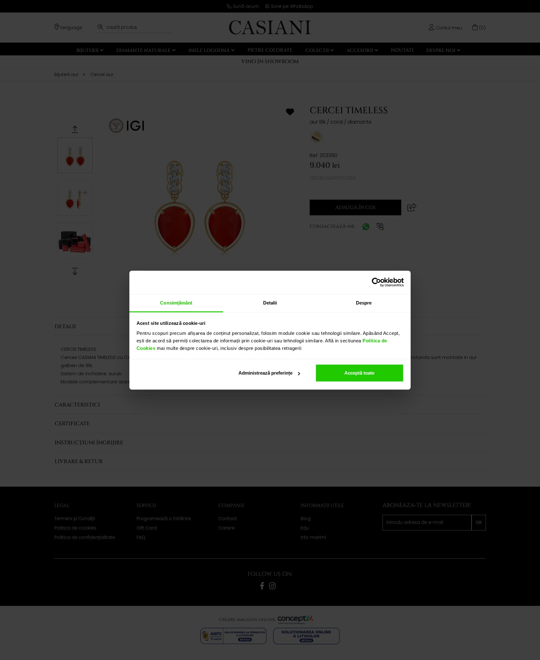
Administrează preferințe (265, 373)
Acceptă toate (359, 373)
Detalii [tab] (270, 302)
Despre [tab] (364, 302)
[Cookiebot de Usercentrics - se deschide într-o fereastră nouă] (376, 282)
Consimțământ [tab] (176, 302)
